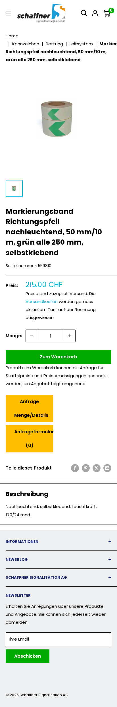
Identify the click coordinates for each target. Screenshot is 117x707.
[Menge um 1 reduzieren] (32, 336)
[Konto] (95, 13)
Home (12, 36)
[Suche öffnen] (84, 13)
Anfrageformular (33, 438)
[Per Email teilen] (107, 468)
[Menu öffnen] (8, 13)
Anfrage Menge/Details (31, 408)
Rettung (54, 44)
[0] (106, 13)
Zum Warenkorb (58, 357)
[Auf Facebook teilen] (75, 468)
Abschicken (27, 656)
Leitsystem (81, 44)
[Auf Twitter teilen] (97, 468)
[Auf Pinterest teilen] (86, 468)
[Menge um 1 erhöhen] (69, 336)
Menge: (14, 336)
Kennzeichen (25, 44)
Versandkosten (42, 301)
